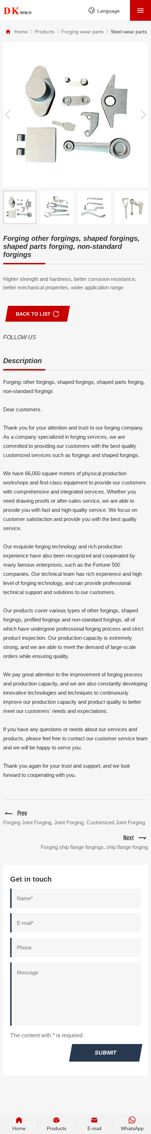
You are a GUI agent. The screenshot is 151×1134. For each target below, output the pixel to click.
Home (21, 31)
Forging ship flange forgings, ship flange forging (94, 847)
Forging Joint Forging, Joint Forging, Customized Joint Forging (74, 822)
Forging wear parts (82, 31)
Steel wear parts (129, 31)
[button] (143, 115)
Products (44, 31)
